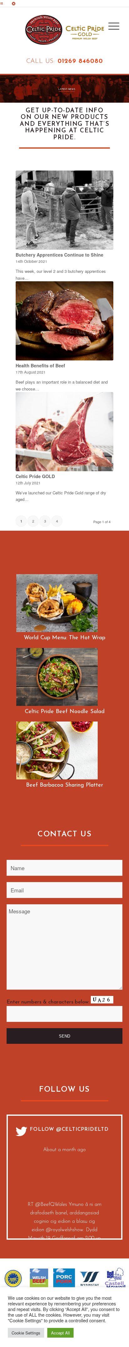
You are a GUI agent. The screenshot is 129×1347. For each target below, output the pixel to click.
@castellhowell (84, 1199)
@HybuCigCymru (48, 1199)
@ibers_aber (64, 1216)
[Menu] (110, 26)
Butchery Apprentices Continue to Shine (59, 255)
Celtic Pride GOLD (35, 476)
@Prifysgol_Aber (82, 1208)
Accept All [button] (60, 1333)
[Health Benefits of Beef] (64, 320)
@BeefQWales (51, 1149)
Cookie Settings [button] (26, 1333)
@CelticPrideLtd (82, 1129)
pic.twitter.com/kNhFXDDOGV (64, 1225)
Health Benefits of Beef (40, 365)
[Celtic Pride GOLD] (64, 431)
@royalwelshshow (64, 1174)
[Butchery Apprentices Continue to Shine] (64, 210)
